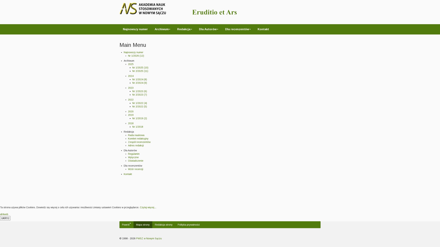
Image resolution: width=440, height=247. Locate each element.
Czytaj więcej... (148, 207)
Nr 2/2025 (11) (140, 71)
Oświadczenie (135, 160)
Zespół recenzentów (139, 142)
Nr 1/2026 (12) (136, 55)
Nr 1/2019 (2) (139, 118)
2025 (131, 64)
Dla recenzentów (237, 29)
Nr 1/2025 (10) (140, 67)
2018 (131, 123)
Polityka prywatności (189, 224)
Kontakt (263, 29)
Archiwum (162, 29)
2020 (131, 111)
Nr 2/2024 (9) (139, 82)
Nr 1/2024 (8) (139, 79)
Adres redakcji (136, 145)
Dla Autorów (208, 29)
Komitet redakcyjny (138, 138)
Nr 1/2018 (137, 126)
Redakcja (183, 29)
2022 (131, 99)
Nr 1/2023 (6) (139, 91)
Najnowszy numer (135, 29)
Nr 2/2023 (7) (139, 94)
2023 (131, 87)
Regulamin (134, 153)
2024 (131, 76)
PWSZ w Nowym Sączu (149, 238)
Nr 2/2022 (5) (139, 106)
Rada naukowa (136, 135)
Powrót (126, 224)
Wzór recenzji (135, 169)
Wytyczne (133, 157)
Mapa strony (143, 224)
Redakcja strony (164, 224)
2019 (131, 115)
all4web (4, 214)
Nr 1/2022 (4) (139, 103)
